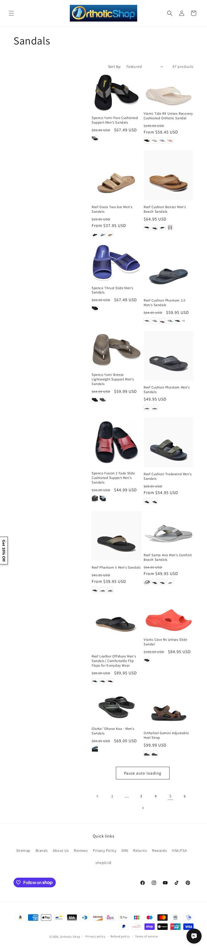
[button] (11, 13)
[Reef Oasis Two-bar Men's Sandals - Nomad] (110, 234)
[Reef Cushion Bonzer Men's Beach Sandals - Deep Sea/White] (162, 227)
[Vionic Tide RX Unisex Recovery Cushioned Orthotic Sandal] (169, 90)
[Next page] (143, 808)
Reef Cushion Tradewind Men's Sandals (168, 476)
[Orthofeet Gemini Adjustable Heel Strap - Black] (147, 753)
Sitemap (23, 850)
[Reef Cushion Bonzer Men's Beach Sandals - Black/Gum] (147, 227)
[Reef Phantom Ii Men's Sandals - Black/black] (95, 590)
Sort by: (114, 66)
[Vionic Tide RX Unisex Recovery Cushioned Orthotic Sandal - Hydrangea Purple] (162, 140)
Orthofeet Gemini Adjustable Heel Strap (166, 735)
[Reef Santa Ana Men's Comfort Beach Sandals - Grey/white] (154, 582)
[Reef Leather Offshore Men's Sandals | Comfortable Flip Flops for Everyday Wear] (117, 625)
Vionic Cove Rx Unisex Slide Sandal (165, 642)
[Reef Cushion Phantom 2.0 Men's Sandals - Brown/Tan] (162, 321)
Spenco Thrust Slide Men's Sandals (112, 290)
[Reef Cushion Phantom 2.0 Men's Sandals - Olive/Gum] (177, 321)
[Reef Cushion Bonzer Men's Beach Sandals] (169, 175)
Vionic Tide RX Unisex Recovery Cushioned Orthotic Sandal (168, 115)
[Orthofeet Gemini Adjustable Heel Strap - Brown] (154, 753)
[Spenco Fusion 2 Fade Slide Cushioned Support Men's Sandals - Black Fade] (95, 498)
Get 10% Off (4, 550)
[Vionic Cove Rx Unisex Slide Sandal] (169, 616)
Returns (140, 850)
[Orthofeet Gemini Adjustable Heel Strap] (169, 709)
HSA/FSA (179, 850)
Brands (42, 850)
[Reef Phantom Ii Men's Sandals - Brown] (102, 590)
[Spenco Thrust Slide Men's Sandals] (117, 262)
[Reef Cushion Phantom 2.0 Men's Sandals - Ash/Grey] (147, 321)
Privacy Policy (104, 850)
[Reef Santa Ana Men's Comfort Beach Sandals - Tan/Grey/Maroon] (170, 582)
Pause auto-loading (142, 773)
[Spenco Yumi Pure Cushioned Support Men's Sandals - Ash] (95, 138)
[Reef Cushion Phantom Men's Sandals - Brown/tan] (154, 407)
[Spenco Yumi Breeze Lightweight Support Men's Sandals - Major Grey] (102, 400)
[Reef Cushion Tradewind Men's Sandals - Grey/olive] (154, 501)
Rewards (159, 850)
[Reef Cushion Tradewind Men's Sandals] (169, 442)
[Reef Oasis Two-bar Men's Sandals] (117, 175)
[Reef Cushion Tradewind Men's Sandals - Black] (147, 501)
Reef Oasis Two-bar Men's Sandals (112, 209)
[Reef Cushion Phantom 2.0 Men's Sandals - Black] (154, 321)
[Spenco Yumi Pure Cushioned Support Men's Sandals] (117, 92)
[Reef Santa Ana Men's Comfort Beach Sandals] (169, 529)
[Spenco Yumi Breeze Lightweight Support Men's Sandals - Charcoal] (95, 400)
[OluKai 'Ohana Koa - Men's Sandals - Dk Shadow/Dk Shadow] (95, 749)
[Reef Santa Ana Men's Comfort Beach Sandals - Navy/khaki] (162, 582)
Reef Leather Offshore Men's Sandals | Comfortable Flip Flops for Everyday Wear (114, 661)
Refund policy (120, 936)
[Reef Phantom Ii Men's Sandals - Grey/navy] (110, 590)
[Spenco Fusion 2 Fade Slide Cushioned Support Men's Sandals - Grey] (102, 498)
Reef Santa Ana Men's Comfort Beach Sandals (168, 557)
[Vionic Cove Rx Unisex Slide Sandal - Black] (147, 660)
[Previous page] (98, 796)
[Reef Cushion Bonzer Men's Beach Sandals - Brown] (154, 227)
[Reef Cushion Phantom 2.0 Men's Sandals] (169, 269)
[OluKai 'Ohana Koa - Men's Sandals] (117, 706)
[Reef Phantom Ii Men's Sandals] (117, 536)
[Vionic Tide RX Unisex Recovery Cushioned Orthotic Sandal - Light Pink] (170, 140)
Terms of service (146, 936)
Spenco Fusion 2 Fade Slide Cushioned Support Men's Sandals (113, 478)
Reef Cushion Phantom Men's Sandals (167, 389)
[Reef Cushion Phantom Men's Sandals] (169, 356)
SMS (124, 850)
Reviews (81, 850)
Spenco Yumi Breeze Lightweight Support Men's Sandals (113, 379)
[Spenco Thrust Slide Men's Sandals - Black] (95, 308)
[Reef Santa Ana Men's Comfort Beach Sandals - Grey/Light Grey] (147, 582)
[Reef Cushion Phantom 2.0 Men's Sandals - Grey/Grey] (170, 321)
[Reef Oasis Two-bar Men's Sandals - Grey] (102, 234)
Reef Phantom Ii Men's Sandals (116, 567)
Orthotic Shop (70, 937)
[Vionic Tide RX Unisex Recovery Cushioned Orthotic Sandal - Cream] (154, 140)
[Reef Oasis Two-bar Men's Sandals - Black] (95, 234)
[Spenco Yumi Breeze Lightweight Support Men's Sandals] (117, 349)
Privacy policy (95, 936)
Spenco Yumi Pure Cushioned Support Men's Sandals (115, 120)
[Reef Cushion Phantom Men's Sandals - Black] (147, 407)
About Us (61, 850)
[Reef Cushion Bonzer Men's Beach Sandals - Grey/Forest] (170, 227)
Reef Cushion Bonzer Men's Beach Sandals (165, 209)
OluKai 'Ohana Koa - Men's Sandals (113, 731)
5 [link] (170, 796)
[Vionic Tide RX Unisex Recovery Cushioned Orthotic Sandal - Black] (147, 140)
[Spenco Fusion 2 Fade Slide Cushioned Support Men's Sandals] (117, 442)
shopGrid (103, 862)
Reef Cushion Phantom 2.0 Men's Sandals (164, 302)
